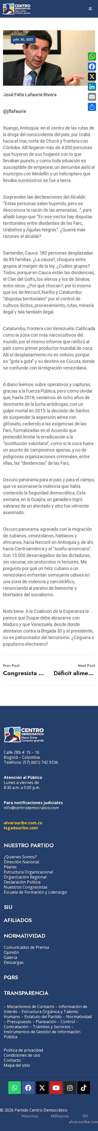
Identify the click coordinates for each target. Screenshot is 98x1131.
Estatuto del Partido (43, 1016)
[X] (92, 77)
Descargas (14, 962)
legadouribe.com (21, 828)
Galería (10, 957)
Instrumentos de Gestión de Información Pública (42, 1034)
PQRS (11, 977)
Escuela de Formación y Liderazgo (35, 892)
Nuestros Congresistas (25, 887)
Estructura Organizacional (28, 872)
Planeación (46, 1021)
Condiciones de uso (22, 1055)
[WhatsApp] (92, 56)
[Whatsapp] (14, 1087)
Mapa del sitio (17, 1065)
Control (68, 1021)
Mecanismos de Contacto (30, 1006)
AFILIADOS (18, 920)
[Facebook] (28, 1087)
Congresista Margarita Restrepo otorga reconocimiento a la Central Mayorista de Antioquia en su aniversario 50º (23, 670)
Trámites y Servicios (51, 1026)
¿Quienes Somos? (20, 857)
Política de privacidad (23, 1050)
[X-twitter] (42, 1087)
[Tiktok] (83, 1087)
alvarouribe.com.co (23, 823)
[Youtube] (56, 1087)
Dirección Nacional (21, 862)
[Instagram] (70, 1087)
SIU (8, 907)
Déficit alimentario (74, 670)
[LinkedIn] (92, 87)
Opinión (11, 952)
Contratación (16, 1026)
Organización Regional (25, 877)
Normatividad (79, 1016)
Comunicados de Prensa (26, 947)
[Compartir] (92, 107)
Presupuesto (19, 1021)
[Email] (92, 97)
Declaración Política (22, 882)
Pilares (10, 867)
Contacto (12, 1060)
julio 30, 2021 (23, 39)
